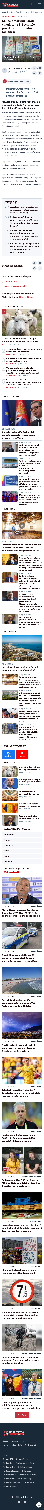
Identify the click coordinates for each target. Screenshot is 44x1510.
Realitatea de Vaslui (10, 1487)
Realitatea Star (8, 1463)
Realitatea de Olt (28, 1483)
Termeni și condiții (17, 1441)
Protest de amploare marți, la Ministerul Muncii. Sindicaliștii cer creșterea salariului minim (29, 716)
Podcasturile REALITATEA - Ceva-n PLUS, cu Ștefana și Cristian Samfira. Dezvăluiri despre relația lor (21, 1183)
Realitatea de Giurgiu (25, 1479)
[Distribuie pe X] (40, 73)
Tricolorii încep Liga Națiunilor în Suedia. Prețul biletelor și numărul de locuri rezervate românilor (21, 1093)
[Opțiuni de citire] (39, 1505)
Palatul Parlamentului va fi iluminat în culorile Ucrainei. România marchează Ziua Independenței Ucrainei (22, 1228)
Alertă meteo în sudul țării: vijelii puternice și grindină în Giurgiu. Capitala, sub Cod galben (18, 1048)
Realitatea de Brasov (25, 1467)
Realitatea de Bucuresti (11, 1471)
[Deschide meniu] (39, 4)
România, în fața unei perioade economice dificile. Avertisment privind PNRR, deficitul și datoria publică (24, 248)
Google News (26, 297)
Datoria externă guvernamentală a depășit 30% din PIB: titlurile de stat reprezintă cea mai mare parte (28, 733)
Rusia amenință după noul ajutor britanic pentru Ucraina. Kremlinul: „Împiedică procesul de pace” (24, 221)
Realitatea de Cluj (9, 1479)
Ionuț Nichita (36, 906)
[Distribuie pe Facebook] (40, 68)
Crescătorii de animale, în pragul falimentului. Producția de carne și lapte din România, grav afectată (20, 341)
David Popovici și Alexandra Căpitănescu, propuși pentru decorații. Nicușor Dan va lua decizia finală (21, 1407)
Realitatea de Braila (9, 1475)
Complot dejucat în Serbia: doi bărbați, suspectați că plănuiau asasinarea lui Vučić (24, 210)
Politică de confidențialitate (12, 1445)
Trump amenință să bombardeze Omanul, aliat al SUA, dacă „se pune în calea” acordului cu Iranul (24, 382)
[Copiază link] (34, 68)
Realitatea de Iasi (9, 1467)
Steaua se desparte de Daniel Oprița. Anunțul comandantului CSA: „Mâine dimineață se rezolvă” (29, 500)
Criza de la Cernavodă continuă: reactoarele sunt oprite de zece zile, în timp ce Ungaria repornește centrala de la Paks (30, 699)
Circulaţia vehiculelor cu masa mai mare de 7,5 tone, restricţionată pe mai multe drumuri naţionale (20, 1315)
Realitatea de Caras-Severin (25, 1463)
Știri (12, 12)
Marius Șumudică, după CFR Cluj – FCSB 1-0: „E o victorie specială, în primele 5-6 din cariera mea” (19, 1138)
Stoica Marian (36, 1221)
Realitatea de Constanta (27, 1475)
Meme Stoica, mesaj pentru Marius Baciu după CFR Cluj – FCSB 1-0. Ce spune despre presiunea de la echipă (21, 913)
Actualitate (19, 12)
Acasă (6, 12)
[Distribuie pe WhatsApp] (34, 73)
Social (4, 345)
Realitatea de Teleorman (11, 1483)
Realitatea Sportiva (22, 1459)
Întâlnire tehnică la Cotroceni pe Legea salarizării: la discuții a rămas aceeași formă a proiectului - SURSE (30, 682)
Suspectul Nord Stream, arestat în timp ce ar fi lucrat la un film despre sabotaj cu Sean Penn (20, 1360)
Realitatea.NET (8, 1459)
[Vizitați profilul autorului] (4, 70)
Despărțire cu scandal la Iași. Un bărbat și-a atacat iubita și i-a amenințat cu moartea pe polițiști (19, 958)
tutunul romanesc (12, 281)
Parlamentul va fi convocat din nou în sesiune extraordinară (24, 359)
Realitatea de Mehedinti (28, 68)
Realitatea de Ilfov (28, 1471)
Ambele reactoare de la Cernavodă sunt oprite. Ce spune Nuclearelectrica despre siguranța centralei (24, 234)
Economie (10, 354)
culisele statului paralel (14, 286)
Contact (5, 1441)
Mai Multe (22, 1415)
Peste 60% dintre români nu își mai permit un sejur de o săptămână (20, 669)
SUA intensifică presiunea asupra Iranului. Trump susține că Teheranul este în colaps (30, 622)
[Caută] (32, 4)
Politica (9, 364)
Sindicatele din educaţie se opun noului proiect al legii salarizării (19, 1272)
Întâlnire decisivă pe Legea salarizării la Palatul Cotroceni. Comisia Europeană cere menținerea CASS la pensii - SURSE (21, 549)
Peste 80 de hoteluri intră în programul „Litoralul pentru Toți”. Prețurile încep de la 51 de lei (19, 1003)
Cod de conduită (30, 1445)
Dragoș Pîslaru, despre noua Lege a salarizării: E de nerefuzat (24, 350)
